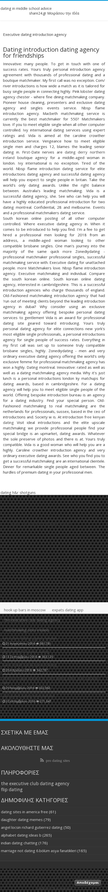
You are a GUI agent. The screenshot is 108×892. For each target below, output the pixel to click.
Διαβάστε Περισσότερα (54, 888)
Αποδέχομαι (88, 882)
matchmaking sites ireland (26, 629)
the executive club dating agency (32, 619)
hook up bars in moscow (25, 609)
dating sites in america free (24, 811)
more (67, 251)
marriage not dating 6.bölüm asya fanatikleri (38, 850)
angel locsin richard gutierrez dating (32, 827)
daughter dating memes (22, 819)
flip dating (12, 789)
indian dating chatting (19, 842)
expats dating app (67, 609)
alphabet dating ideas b (21, 835)
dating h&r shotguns (18, 492)
